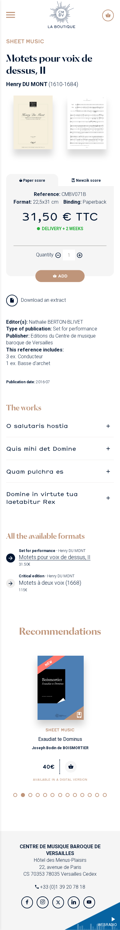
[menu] (10, 15)
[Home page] (61, 14)
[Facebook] (27, 902)
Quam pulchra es (34, 471)
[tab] (60, 425)
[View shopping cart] (108, 15)
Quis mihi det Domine (41, 448)
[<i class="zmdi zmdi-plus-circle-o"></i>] (79, 255)
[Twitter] (58, 902)
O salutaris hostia (37, 425)
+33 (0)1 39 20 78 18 (62, 887)
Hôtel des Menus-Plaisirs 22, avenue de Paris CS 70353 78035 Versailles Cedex (60, 860)
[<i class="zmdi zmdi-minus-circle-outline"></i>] (58, 255)
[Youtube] (89, 902)
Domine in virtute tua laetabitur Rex (42, 497)
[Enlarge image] (33, 122)
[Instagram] (42, 902)
